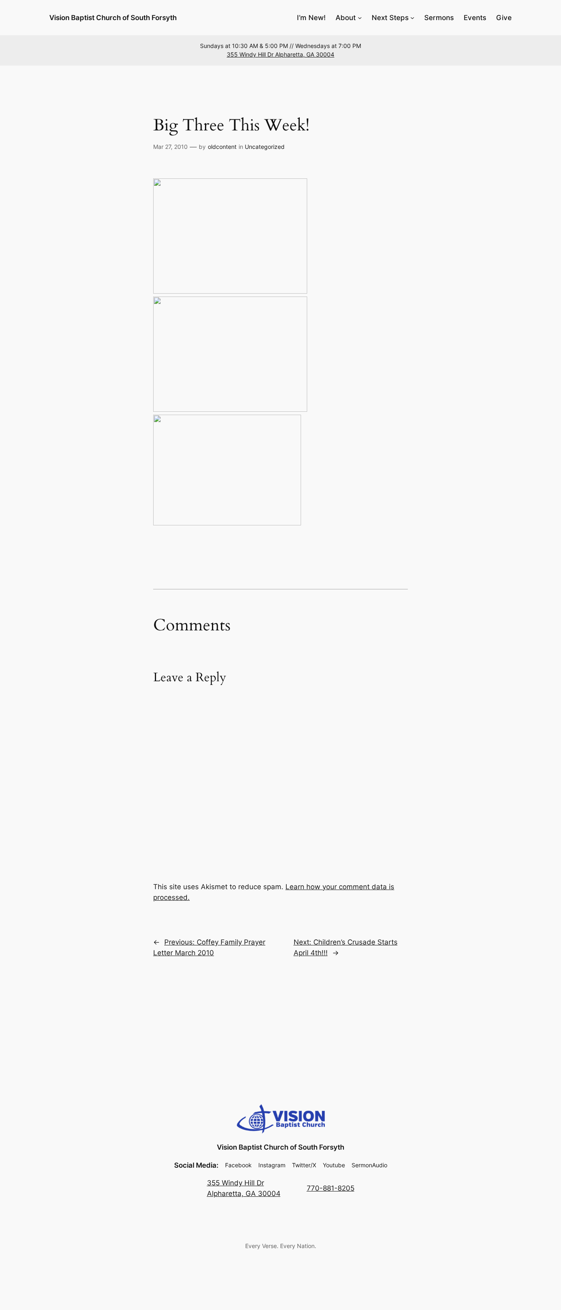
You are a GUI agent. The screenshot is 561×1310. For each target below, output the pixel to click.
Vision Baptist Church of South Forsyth (113, 18)
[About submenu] (360, 18)
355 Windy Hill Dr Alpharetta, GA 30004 (280, 54)
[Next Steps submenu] (412, 18)
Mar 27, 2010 (170, 146)
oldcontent (222, 146)
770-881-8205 (330, 1188)
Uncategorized (265, 146)
